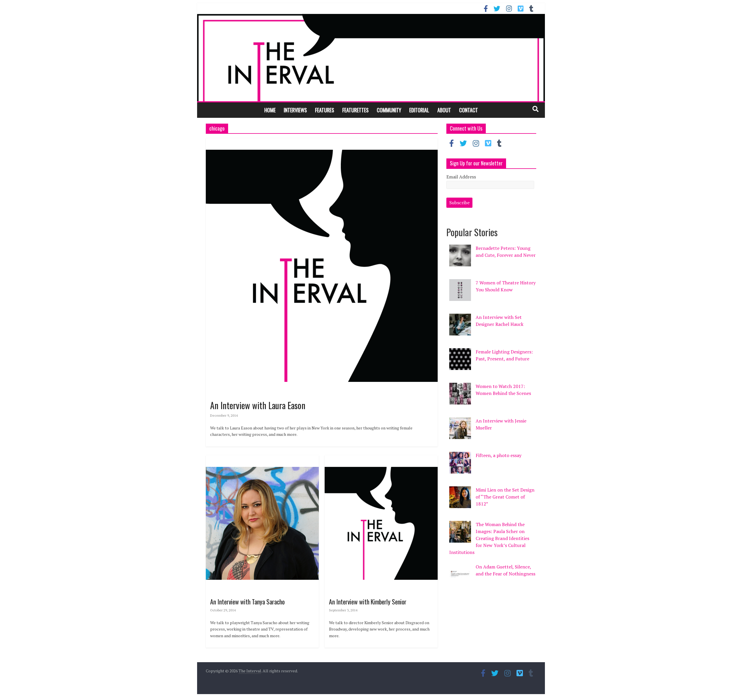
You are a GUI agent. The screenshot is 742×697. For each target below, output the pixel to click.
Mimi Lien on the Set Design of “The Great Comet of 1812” (505, 497)
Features (324, 110)
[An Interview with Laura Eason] (322, 141)
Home (270, 110)
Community (389, 110)
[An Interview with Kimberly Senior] (381, 459)
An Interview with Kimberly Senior (367, 601)
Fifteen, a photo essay (498, 455)
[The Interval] (371, 57)
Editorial (419, 110)
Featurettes (355, 110)
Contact (468, 110)
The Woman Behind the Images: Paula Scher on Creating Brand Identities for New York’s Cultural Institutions (489, 538)
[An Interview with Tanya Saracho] (262, 459)
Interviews (295, 110)
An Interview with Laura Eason (257, 405)
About (444, 110)
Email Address (461, 177)
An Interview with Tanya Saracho (247, 601)
